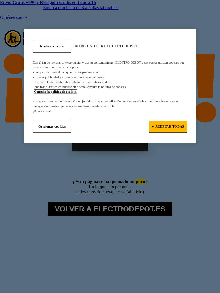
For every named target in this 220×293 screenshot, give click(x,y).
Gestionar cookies (52, 126)
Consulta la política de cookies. (55, 91)
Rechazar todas (52, 46)
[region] (110, 86)
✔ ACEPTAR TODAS (168, 126)
